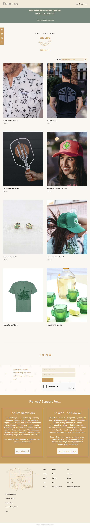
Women (45, 478)
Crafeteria (69, 474)
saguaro (52, 33)
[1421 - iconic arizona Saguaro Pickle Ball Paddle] (23, 159)
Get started (22, 451)
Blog (68, 469)
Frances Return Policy (11, 507)
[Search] (82, 3)
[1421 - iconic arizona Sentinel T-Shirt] (67, 91)
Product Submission (10, 494)
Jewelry (45, 474)
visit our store (67, 451)
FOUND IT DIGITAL (51, 524)
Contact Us (70, 482)
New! (44, 469)
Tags (44, 33)
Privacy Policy (9, 503)
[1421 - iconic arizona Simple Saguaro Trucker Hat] (67, 227)
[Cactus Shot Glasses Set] (67, 295)
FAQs (6, 511)
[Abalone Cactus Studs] (23, 227)
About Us (69, 478)
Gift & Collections (57, 486)
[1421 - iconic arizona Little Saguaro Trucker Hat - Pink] (67, 159)
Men (44, 482)
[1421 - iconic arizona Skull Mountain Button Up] (23, 91)
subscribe (47, 380)
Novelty (54, 478)
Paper (53, 482)
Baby (44, 486)
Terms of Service (9, 498)
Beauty (54, 469)
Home (37, 33)
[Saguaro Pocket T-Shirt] (23, 295)
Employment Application (73, 486)
